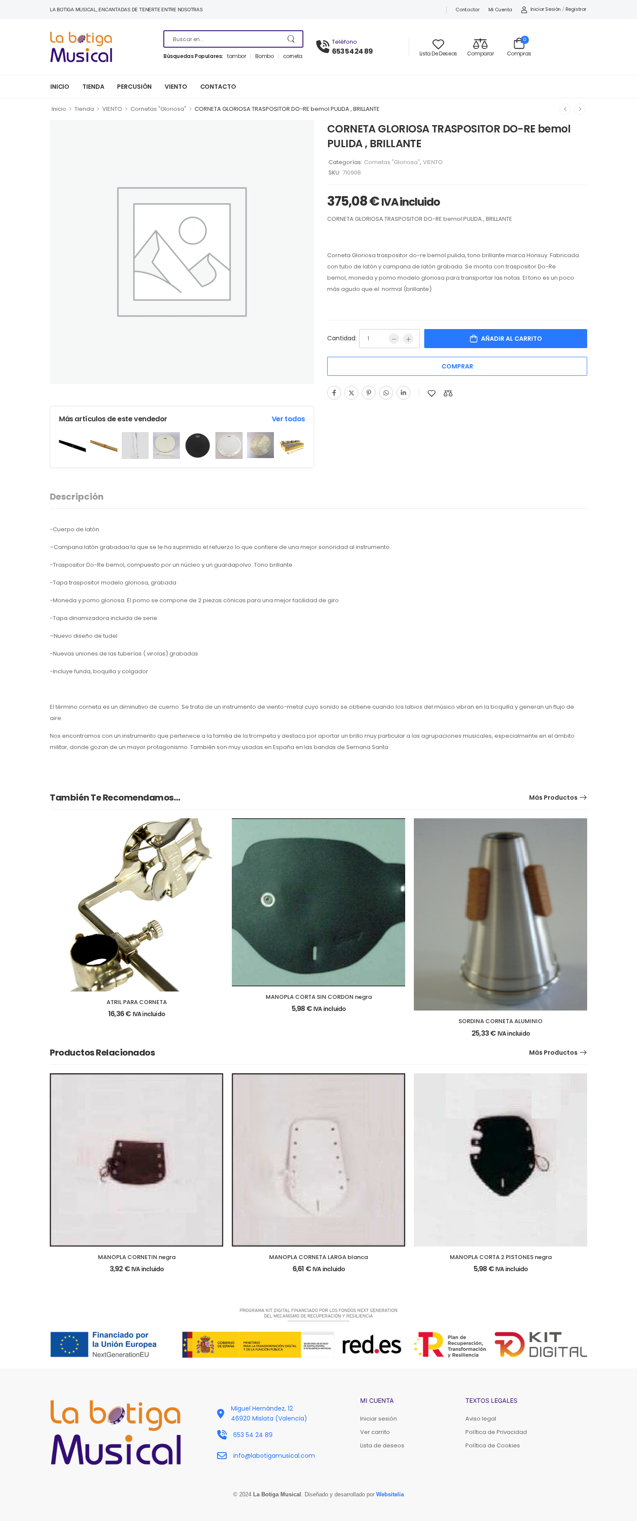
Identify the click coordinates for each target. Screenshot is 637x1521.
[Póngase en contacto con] (324, 47)
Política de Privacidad (496, 1432)
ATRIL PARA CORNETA (137, 1002)
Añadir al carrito (511, 338)
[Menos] (394, 338)
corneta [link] (292, 56)
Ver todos (288, 419)
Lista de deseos (382, 1445)
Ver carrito (375, 1432)
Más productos (553, 797)
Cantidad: (342, 338)
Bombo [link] (264, 56)
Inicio (59, 109)
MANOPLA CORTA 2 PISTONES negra (501, 1257)
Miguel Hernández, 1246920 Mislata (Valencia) (269, 1413)
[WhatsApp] (386, 393)
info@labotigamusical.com (274, 1455)
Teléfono (344, 42)
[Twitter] (351, 393)
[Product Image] (72, 445)
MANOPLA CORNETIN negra (137, 1257)
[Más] (408, 338)
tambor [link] (236, 56)
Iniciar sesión (378, 1418)
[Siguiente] (579, 109)
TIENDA (93, 86)
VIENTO (176, 86)
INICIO (59, 86)
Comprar (457, 366)
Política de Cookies (492, 1445)
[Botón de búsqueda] (292, 39)
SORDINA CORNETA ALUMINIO (500, 1021)
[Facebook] (334, 393)
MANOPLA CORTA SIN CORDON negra (319, 997)
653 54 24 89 (352, 51)
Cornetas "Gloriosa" (158, 109)
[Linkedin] (403, 393)
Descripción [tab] (77, 497)
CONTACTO (218, 86)
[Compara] (448, 393)
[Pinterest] (369, 393)
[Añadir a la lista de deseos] (431, 393)
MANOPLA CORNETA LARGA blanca (318, 1257)
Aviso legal (480, 1418)
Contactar (467, 9)
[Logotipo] (100, 47)
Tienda (84, 109)
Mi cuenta (500, 9)
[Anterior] (565, 109)
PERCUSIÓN (134, 86)
